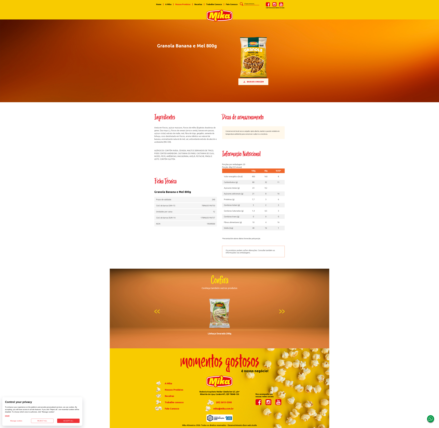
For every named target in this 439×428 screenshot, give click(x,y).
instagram (274, 4)
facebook (268, 4)
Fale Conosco (232, 4)
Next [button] (282, 311)
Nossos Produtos (182, 4)
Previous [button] (157, 311)
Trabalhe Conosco (214, 4)
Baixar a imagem (255, 82)
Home (158, 4)
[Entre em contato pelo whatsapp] (431, 419)
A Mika (168, 4)
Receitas (198, 4)
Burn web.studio (250, 425)
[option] (219, 315)
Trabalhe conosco (174, 402)
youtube (281, 4)
